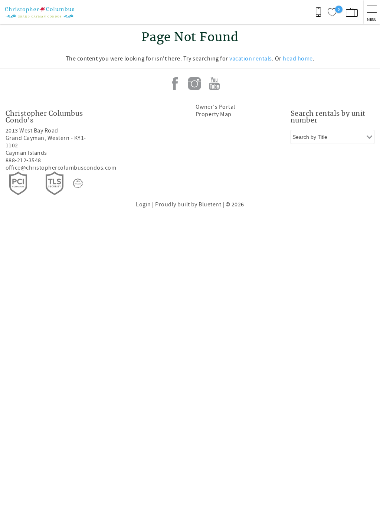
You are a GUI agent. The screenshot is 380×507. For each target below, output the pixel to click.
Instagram (194, 83)
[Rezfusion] (78, 183)
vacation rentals (250, 58)
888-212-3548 (23, 160)
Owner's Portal (215, 107)
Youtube (214, 83)
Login (143, 204)
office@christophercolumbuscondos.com (61, 167)
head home (297, 58)
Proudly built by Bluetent (188, 204)
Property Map (214, 114)
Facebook (174, 83)
